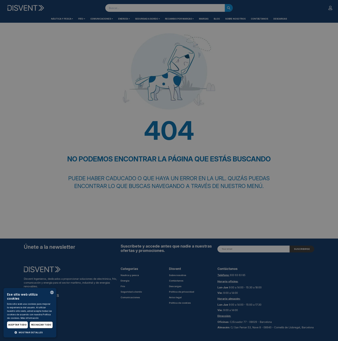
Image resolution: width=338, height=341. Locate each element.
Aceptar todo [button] (17, 324)
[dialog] (30, 312)
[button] (30, 332)
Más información (30, 318)
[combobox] (52, 292)
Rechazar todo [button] (41, 324)
